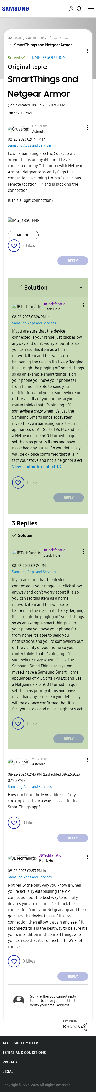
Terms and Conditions (24, 1052)
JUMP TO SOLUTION (48, 57)
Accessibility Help (20, 1043)
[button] (79, 128)
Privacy (10, 1062)
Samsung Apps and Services (30, 145)
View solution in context (33, 466)
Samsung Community (27, 37)
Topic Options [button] (79, 51)
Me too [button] (23, 235)
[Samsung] (15, 8)
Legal (8, 1071)
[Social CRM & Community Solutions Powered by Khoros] (75, 1025)
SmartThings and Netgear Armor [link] (43, 45)
